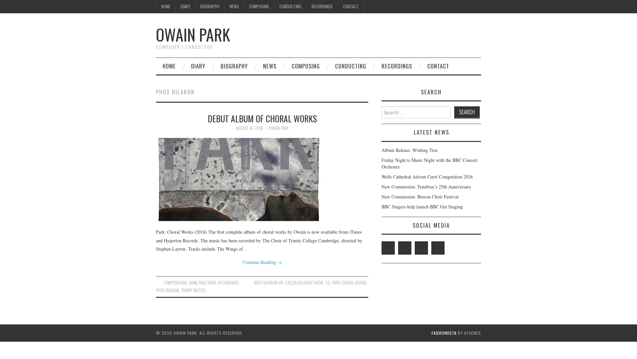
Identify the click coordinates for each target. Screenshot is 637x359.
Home (165, 6)
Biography (209, 6)
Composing (259, 6)
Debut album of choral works (262, 118)
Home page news (202, 283)
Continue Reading (262, 262)
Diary (185, 6)
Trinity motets (193, 290)
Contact (351, 6)
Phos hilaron (167, 290)
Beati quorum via (268, 283)
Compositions (175, 283)
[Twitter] (388, 248)
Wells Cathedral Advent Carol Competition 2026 (427, 177)
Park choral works (349, 283)
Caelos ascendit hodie (304, 283)
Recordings (322, 6)
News (234, 6)
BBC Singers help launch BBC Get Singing (422, 206)
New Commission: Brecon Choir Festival (420, 196)
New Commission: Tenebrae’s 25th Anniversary (426, 186)
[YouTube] (404, 248)
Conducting (290, 6)
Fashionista (444, 333)
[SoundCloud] (438, 248)
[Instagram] (421, 248)
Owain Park (193, 34)
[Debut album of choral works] (262, 179)
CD (327, 283)
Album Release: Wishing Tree (410, 150)
